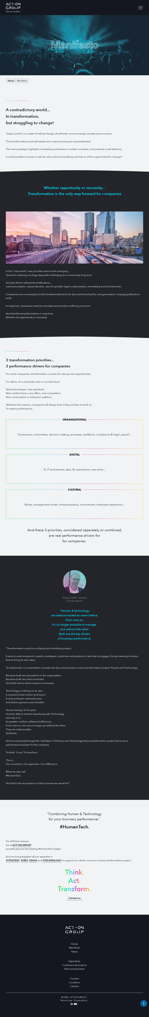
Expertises (74, 961)
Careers (74, 986)
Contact (74, 978)
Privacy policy (80, 1000)
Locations (74, 982)
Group (74, 943)
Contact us (75, 898)
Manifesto (74, 947)
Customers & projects (74, 965)
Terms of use (66, 1000)
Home (11, 80)
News (74, 951)
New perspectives (74, 969)
